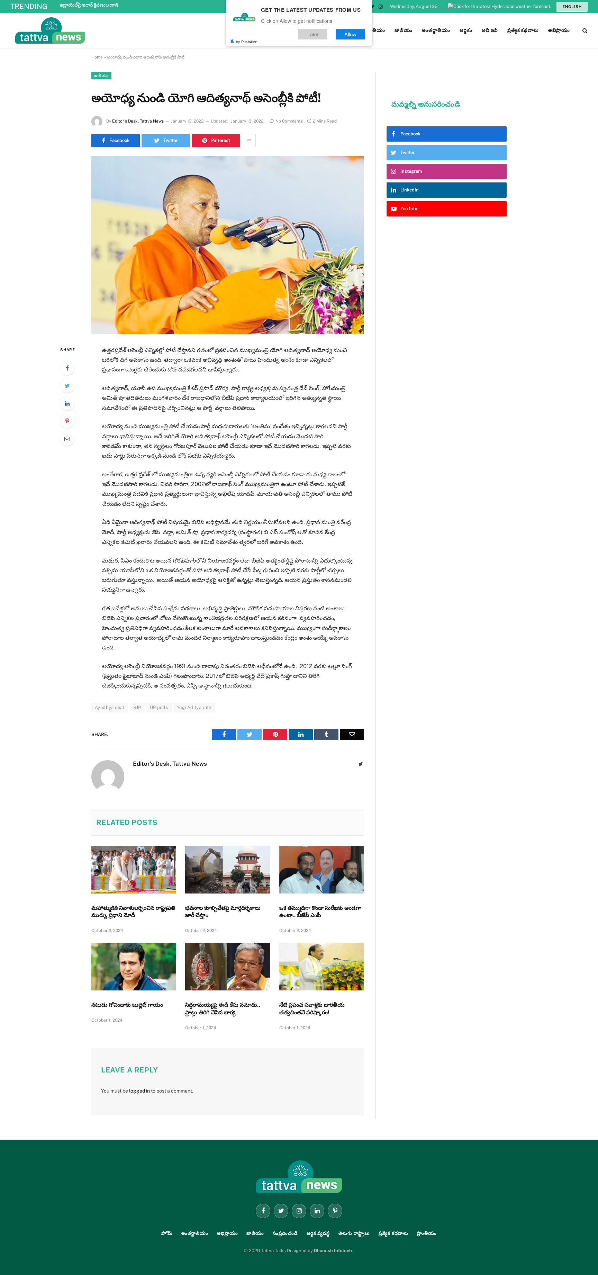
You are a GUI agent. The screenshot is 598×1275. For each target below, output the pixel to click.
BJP (137, 707)
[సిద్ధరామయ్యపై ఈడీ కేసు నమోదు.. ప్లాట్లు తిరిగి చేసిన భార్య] (227, 966)
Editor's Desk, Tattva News (138, 121)
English (572, 7)
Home (97, 57)
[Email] (67, 439)
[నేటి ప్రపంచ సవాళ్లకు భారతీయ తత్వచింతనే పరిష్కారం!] (321, 966)
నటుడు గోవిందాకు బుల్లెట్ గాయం (127, 1005)
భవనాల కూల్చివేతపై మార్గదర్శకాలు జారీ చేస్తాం (223, 912)
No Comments (289, 121)
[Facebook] (67, 368)
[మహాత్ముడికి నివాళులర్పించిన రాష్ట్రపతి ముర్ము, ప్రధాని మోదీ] (133, 870)
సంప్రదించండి (285, 1233)
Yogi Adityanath (194, 707)
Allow (350, 34)
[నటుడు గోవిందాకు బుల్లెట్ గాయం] (133, 966)
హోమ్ (167, 1233)
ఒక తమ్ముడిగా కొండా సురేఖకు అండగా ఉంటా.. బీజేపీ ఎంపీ (320, 912)
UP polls (159, 707)
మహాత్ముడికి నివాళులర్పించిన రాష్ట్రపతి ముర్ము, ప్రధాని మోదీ (133, 912)
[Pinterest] (67, 421)
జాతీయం (101, 75)
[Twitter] (67, 386)
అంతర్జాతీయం (194, 1233)
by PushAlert (246, 41)
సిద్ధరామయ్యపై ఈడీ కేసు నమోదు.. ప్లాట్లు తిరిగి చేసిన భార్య (222, 1009)
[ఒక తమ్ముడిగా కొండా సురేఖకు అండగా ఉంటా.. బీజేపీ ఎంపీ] (321, 870)
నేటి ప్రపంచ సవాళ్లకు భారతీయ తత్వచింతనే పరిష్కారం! (312, 1009)
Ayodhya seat (110, 707)
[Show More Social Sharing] (249, 140)
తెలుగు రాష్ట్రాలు (354, 1233)
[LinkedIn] (67, 403)
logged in (139, 1091)
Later (313, 34)
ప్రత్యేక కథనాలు (393, 1233)
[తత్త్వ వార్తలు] (96, 30)
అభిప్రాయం (227, 1233)
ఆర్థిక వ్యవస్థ (318, 1233)
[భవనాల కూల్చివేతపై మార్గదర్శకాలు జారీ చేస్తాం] (227, 870)
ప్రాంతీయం (427, 1233)
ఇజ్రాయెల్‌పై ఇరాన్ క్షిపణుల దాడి (89, 5)
